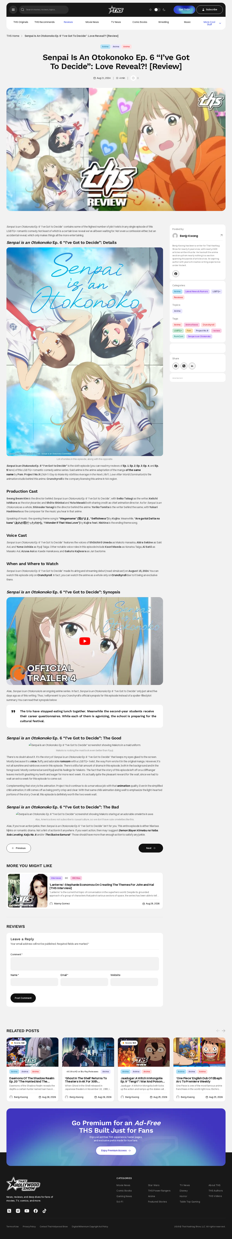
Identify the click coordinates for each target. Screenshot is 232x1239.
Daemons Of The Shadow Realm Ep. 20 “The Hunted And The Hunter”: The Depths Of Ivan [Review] (31, 1079)
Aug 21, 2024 (103, 78)
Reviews (68, 22)
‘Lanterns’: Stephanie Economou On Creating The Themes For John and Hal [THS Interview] (101, 886)
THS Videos (215, 1196)
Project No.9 (202, 330)
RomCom (178, 336)
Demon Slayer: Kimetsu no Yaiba (138, 830)
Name (15, 975)
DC (66, 878)
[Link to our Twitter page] (9, 1211)
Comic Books (139, 22)
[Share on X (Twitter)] (184, 366)
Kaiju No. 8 (30, 834)
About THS (215, 1185)
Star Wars (153, 1185)
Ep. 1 (126, 465)
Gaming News (124, 1196)
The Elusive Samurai (57, 834)
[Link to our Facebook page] (35, 1211)
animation (123, 785)
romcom (65, 761)
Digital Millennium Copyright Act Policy (90, 1226)
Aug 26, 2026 (49, 1097)
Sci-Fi (120, 1201)
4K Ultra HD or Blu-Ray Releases (82, 1071)
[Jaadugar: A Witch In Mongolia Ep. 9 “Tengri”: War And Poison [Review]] (144, 1052)
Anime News (191, 324)
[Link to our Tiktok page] (44, 1211)
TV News (116, 22)
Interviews (56, 878)
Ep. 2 (133, 465)
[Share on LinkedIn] (192, 366)
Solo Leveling (14, 834)
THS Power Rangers (159, 1190)
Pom (189, 330)
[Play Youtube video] (84, 641)
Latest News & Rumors (196, 291)
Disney (184, 1190)
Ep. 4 (146, 465)
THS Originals (20, 22)
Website (115, 975)
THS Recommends (44, 22)
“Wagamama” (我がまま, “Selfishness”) (83, 518)
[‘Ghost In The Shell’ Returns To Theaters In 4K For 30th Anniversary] (88, 1052)
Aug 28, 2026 (152, 903)
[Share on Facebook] (175, 366)
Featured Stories (157, 1201)
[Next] (223, 1031)
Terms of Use (12, 1226)
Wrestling (163, 22)
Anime (105, 46)
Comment (16, 954)
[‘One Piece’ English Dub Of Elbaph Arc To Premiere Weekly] (199, 1052)
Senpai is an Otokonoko (199, 336)
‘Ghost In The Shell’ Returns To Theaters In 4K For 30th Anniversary (86, 1079)
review (216, 330)
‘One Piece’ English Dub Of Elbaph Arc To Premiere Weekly (199, 1079)
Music (187, 22)
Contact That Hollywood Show (54, 1226)
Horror (183, 1196)
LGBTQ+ (217, 291)
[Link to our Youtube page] (27, 1211)
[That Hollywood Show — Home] (116, 9)
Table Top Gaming (190, 1201)
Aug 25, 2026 (160, 1097)
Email (64, 975)
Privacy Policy (29, 1226)
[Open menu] (13, 10)
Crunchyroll (44, 575)
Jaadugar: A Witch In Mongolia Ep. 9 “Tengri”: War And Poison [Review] (142, 1079)
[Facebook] (175, 273)
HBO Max (76, 878)
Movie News (92, 22)
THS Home (12, 35)
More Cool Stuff (209, 23)
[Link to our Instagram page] (18, 1211)
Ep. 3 (139, 465)
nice (34, 761)
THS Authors (216, 1190)
